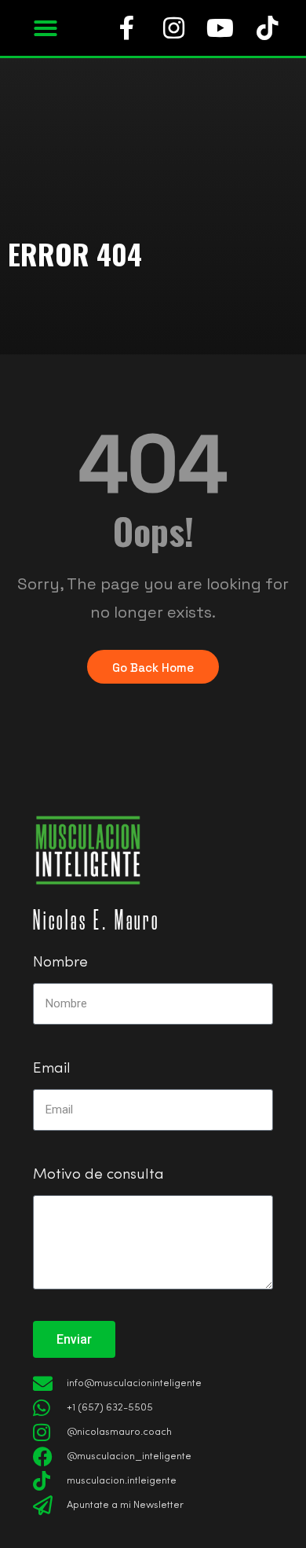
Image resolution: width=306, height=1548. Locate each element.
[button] (45, 28)
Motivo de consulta (98, 1175)
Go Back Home (153, 667)
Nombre (60, 963)
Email (52, 1069)
